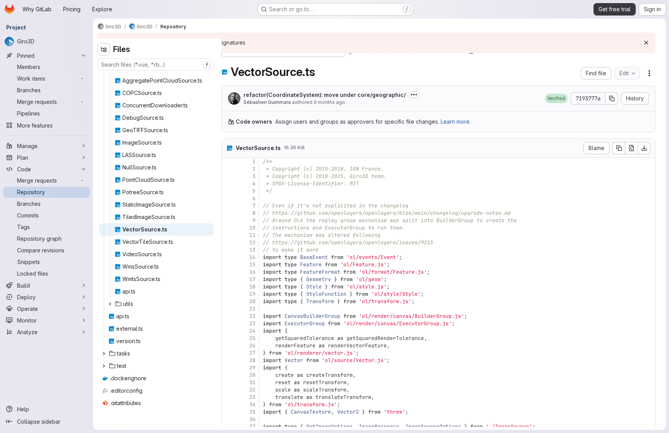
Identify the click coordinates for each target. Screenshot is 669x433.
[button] (556, 98)
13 (252, 250)
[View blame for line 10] (228, 227)
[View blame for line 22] (228, 316)
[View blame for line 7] (228, 205)
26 (252, 345)
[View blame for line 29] (228, 367)
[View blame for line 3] (228, 176)
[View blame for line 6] (228, 198)
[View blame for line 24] (228, 331)
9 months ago (329, 102)
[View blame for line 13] (228, 250)
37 (252, 426)
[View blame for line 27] (228, 353)
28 (252, 360)
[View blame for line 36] (228, 419)
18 (252, 286)
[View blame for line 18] (228, 286)
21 (252, 308)
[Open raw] (631, 148)
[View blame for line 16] (228, 272)
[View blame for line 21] (228, 308)
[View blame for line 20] (228, 301)
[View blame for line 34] (228, 404)
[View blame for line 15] (228, 264)
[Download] (644, 148)
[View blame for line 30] (228, 375)
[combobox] (156, 65)
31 (252, 382)
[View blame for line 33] (228, 397)
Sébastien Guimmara (267, 102)
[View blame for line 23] (228, 323)
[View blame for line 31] (228, 382)
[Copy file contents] (618, 148)
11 (252, 235)
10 (252, 227)
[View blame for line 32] (228, 389)
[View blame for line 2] (228, 169)
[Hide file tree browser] (104, 49)
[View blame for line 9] (228, 220)
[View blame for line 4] (228, 183)
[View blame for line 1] (228, 161)
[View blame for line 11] (228, 235)
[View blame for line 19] (228, 294)
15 (252, 264)
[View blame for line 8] (228, 213)
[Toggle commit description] (414, 94)
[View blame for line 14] (228, 257)
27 (252, 353)
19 (252, 294)
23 (252, 323)
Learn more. (456, 121)
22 (252, 316)
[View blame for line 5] (228, 191)
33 (252, 397)
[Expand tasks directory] (103, 353)
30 (252, 375)
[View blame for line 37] (228, 426)
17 (252, 279)
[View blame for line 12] (228, 242)
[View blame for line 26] (228, 345)
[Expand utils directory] (110, 304)
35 (252, 412)
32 (252, 389)
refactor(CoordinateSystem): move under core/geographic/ (325, 94)
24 (252, 331)
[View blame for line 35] (228, 412)
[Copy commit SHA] (612, 98)
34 (252, 404)
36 (252, 419)
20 (252, 301)
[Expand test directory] (103, 366)
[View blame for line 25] (228, 338)
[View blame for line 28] (228, 360)
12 (252, 242)
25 (252, 338)
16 (252, 272)
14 (252, 257)
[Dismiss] (646, 42)
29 (252, 367)
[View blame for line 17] (228, 279)
